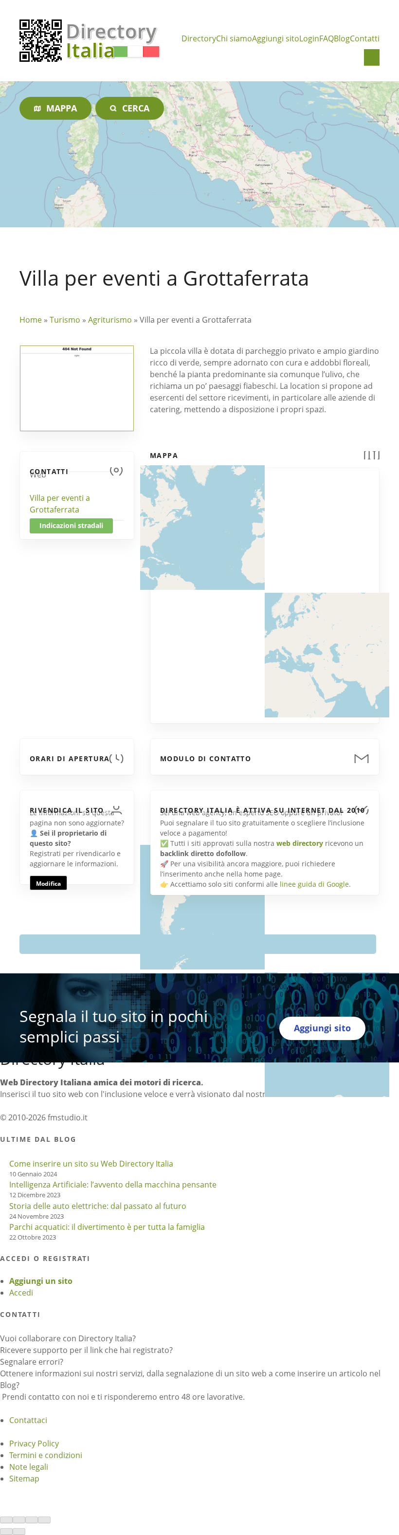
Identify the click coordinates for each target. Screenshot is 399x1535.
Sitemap (24, 1478)
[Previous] (6, 1531)
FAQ (326, 38)
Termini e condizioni (45, 1455)
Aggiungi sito (275, 38)
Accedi (21, 1292)
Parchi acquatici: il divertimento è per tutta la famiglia (107, 1227)
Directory (198, 38)
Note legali (28, 1467)
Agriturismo (110, 319)
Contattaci (28, 1420)
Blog (342, 38)
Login (309, 38)
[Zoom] (44, 1520)
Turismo (65, 319)
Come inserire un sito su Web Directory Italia (91, 1163)
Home (30, 319)
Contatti (365, 38)
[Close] (6, 1520)
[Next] (19, 1531)
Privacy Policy (34, 1443)
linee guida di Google (314, 884)
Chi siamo (234, 38)
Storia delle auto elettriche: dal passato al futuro (97, 1206)
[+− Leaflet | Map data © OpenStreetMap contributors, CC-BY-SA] (264, 590)
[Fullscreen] (31, 1520)
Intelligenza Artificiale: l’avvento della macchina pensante (113, 1184)
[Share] (19, 1520)
